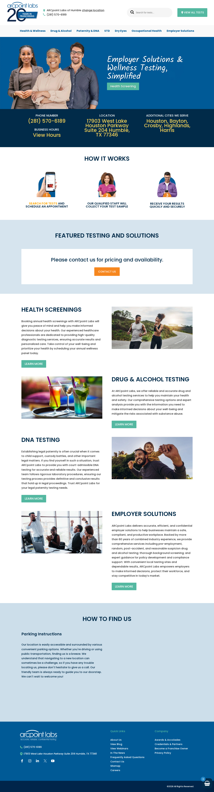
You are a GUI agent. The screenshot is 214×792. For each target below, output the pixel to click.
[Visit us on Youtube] (53, 761)
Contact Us (107, 272)
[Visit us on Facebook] (22, 761)
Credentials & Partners (168, 744)
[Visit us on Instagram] (30, 761)
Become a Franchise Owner (171, 748)
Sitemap (115, 766)
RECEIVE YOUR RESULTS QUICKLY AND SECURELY (167, 205)
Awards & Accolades (167, 740)
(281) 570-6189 (57, 15)
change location (93, 10)
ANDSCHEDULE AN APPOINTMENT (47, 204)
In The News (117, 753)
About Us (116, 740)
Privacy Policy (163, 753)
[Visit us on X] (45, 761)
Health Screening (123, 86)
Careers (115, 770)
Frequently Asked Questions (127, 757)
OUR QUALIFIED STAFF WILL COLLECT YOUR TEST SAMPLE (107, 204)
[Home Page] (22, 13)
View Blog (116, 744)
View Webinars (119, 748)
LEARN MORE (34, 364)
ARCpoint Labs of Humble (64, 10)
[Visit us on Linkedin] (37, 761)
